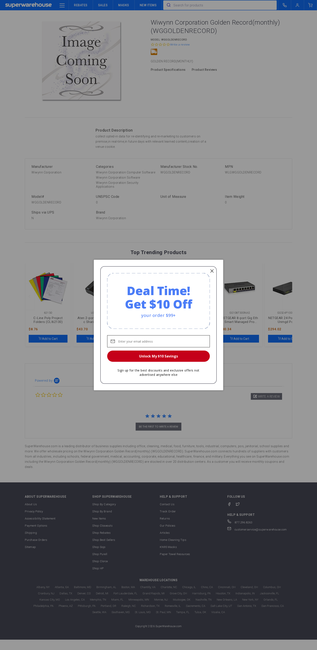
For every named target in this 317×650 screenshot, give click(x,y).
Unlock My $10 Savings (158, 356)
